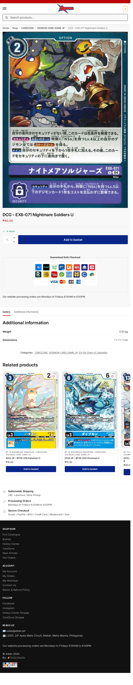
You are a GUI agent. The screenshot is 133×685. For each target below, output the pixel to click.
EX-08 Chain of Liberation (93, 352)
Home (6, 28)
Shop (15, 28)
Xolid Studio (17, 657)
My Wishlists (10, 580)
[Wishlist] (53, 376)
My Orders (9, 576)
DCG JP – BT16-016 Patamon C (23, 458)
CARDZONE (27, 28)
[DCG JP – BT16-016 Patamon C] (31, 409)
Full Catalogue (11, 534)
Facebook (8, 603)
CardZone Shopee (13, 617)
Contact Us (9, 585)
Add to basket (73, 239)
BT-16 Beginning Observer (20, 452)
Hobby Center (11, 543)
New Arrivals (10, 553)
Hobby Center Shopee (16, 612)
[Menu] (8, 8)
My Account (10, 571)
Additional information (26, 311)
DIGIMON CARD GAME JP (51, 28)
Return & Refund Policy (16, 589)
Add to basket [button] (31, 469)
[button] (125, 8)
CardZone (8, 548)
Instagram (9, 608)
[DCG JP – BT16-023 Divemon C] (90, 409)
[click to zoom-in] (66, 120)
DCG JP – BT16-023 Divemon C (82, 458)
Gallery (6, 311)
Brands (7, 539)
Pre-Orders (9, 557)
